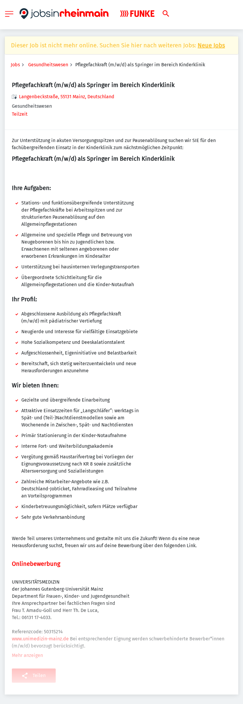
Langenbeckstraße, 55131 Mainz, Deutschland (66, 96)
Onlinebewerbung (36, 563)
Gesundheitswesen (48, 64)
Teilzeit (20, 114)
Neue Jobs (211, 45)
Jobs (15, 64)
